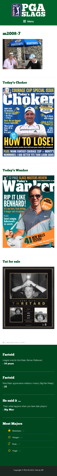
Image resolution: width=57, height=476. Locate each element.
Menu (30, 21)
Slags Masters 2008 (12, 342)
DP (42, 470)
